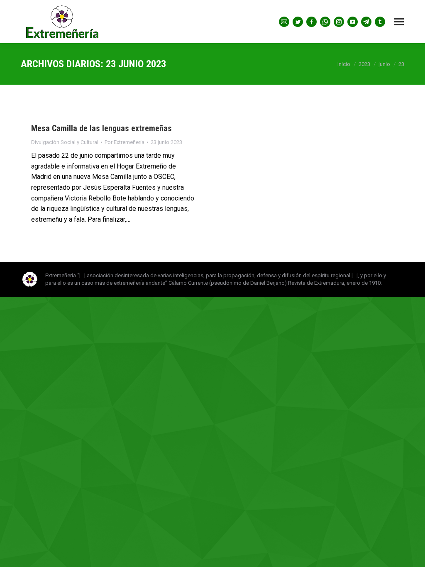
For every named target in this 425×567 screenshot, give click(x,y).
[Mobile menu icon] (398, 22)
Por (124, 142)
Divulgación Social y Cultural (64, 142)
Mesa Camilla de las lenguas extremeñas (101, 128)
